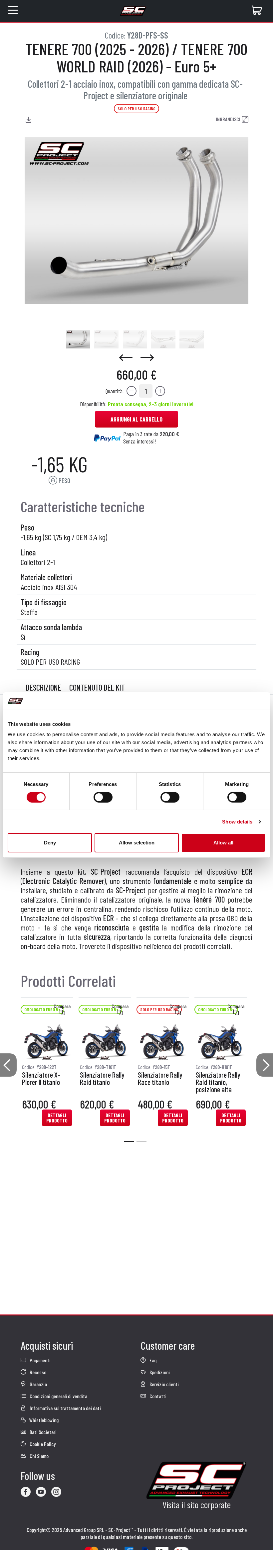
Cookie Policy (42, 1444)
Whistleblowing (43, 1420)
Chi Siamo (39, 1456)
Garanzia (38, 1384)
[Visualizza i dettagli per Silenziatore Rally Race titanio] (163, 1041)
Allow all (223, 842)
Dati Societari (43, 1432)
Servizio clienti (163, 1384)
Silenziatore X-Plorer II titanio (41, 1078)
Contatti (157, 1396)
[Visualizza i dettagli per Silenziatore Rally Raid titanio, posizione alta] (221, 1041)
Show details (237, 821)
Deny (50, 842)
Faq (152, 1360)
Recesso (37, 1372)
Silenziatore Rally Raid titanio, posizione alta (218, 1082)
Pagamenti (40, 1360)
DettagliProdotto (57, 1117)
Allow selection (136, 842)
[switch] (103, 797)
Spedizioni (159, 1372)
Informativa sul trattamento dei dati (65, 1408)
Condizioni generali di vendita (58, 1396)
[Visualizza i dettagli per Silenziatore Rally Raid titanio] (105, 1041)
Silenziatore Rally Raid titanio (102, 1078)
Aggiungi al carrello (136, 419)
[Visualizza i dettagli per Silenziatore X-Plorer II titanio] (47, 1041)
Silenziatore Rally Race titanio (160, 1078)
